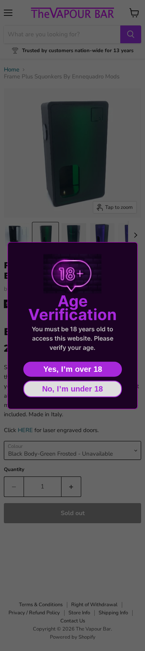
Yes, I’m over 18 (72, 368)
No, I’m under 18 (72, 388)
